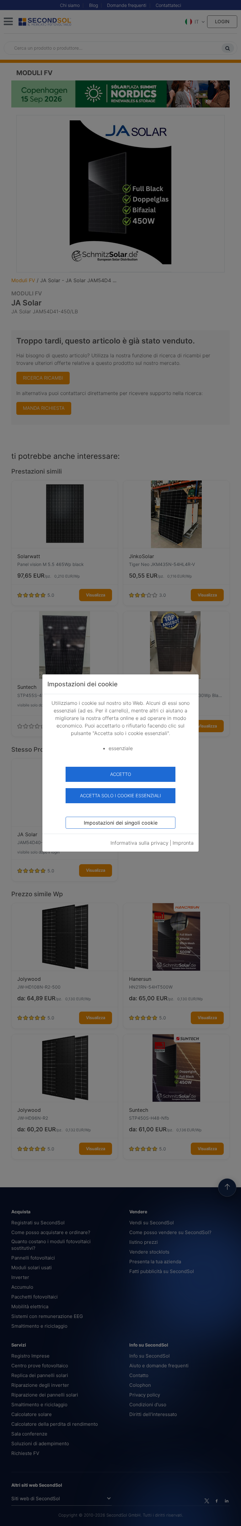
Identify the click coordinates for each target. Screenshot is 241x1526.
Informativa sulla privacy (139, 843)
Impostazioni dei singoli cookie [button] (121, 823)
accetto (120, 774)
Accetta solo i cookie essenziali (120, 795)
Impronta (183, 843)
